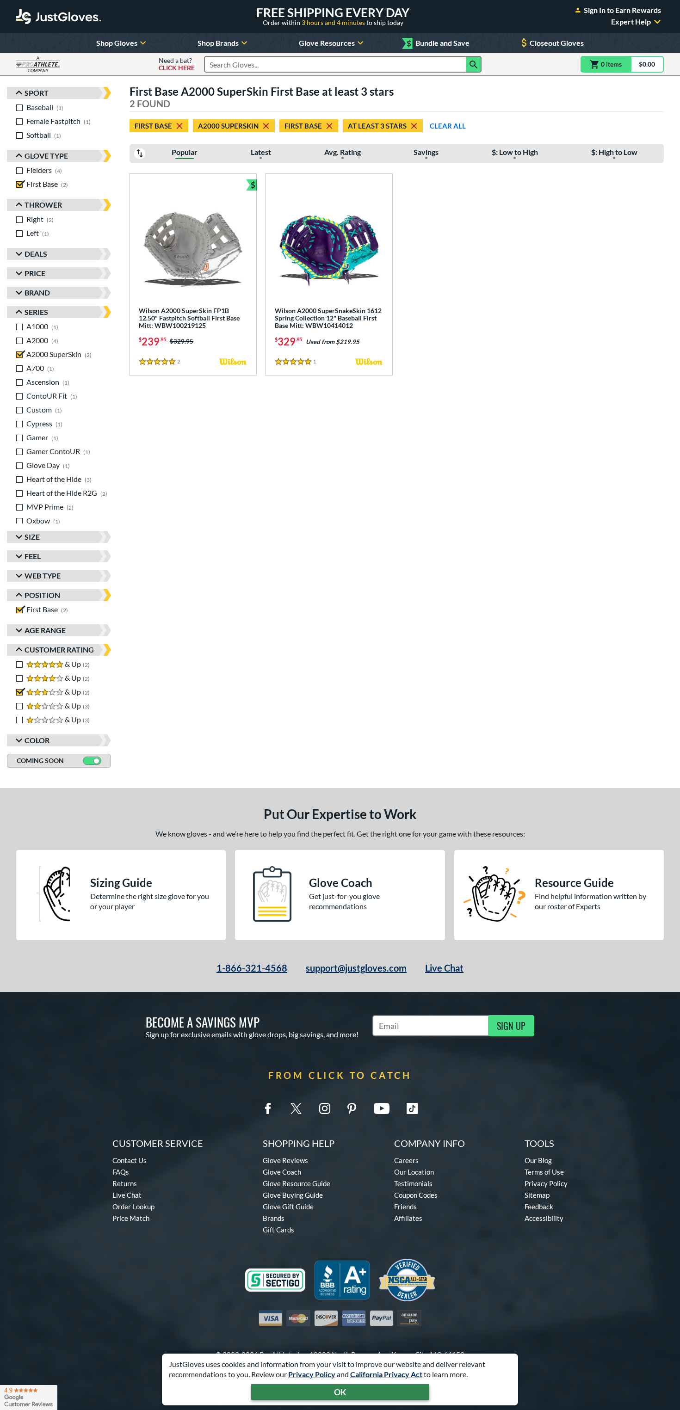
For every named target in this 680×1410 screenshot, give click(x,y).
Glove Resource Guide (296, 1183)
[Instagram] (324, 1108)
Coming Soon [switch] (40, 760)
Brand (37, 292)
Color (37, 740)
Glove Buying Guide (293, 1195)
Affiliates (408, 1218)
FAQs (120, 1172)
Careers (406, 1160)
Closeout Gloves (557, 42)
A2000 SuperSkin (228, 126)
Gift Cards (278, 1229)
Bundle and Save (438, 43)
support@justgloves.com (356, 967)
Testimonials (413, 1183)
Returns (124, 1183)
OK (340, 1392)
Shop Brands (218, 42)
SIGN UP (511, 1026)
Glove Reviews (285, 1160)
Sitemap (537, 1195)
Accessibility (544, 1218)
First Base (153, 126)
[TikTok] (412, 1108)
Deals (36, 253)
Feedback (539, 1206)
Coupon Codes (416, 1195)
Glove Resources (327, 42)
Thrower (43, 204)
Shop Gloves (116, 42)
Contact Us (129, 1160)
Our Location (414, 1172)
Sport (37, 92)
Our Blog (538, 1160)
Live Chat (444, 967)
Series (36, 312)
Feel (33, 556)
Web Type (43, 575)
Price (35, 273)
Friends (405, 1206)
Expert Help (631, 21)
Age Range (45, 630)
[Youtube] (381, 1108)
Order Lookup (133, 1206)
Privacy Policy (311, 1374)
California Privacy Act (386, 1374)
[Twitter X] (296, 1108)
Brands (273, 1218)
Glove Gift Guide (288, 1206)
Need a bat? (177, 64)
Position (42, 595)
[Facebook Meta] (267, 1108)
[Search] (474, 64)
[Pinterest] (351, 1108)
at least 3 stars (377, 126)
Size (32, 536)
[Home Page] (58, 16)
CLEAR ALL (448, 126)
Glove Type (46, 155)
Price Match (130, 1218)
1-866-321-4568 (251, 967)
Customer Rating (59, 649)
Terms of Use (544, 1172)
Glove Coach (282, 1172)
